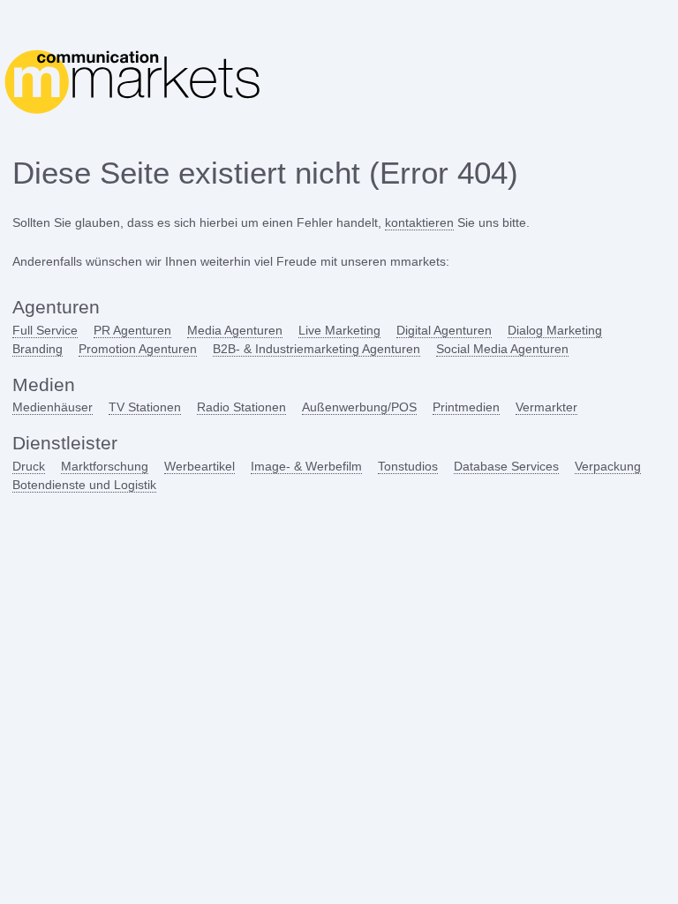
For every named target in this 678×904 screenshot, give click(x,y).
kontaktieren (419, 222)
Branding (37, 349)
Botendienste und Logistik (84, 485)
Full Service (45, 330)
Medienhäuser (52, 407)
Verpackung (608, 466)
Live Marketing (339, 330)
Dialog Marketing (555, 330)
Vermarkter (546, 407)
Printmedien (466, 407)
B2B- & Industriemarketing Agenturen (316, 349)
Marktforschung (104, 466)
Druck (28, 466)
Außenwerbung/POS (359, 407)
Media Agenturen (234, 330)
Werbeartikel (199, 466)
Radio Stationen (241, 407)
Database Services (506, 466)
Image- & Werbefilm (306, 466)
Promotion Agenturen (138, 349)
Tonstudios (408, 466)
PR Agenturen (132, 330)
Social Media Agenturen (502, 349)
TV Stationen (145, 407)
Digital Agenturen (444, 330)
